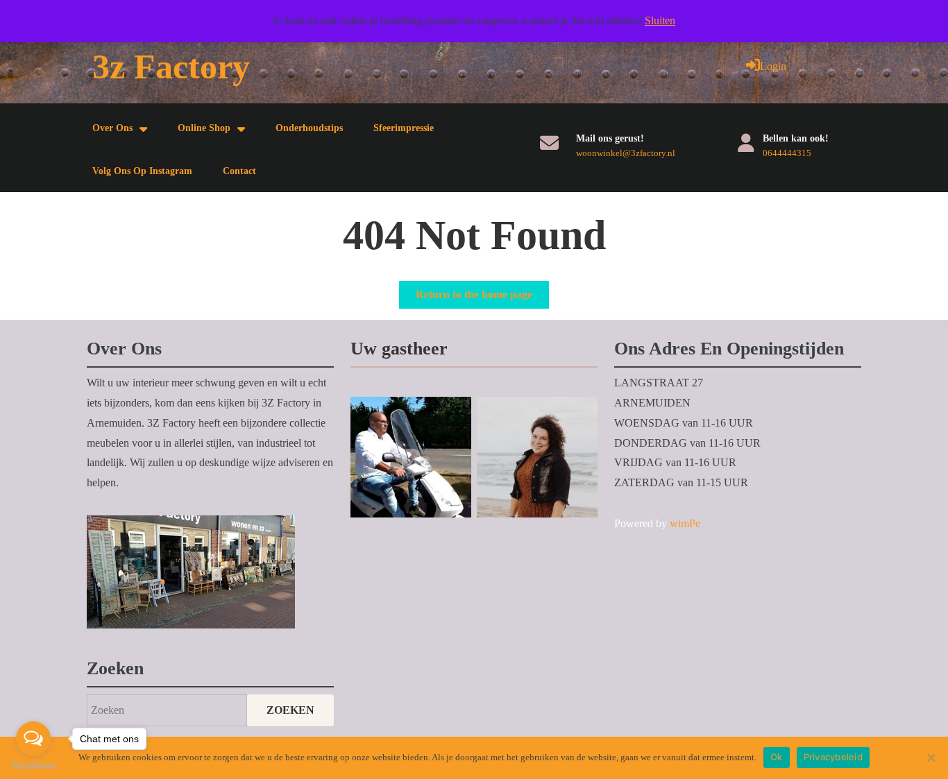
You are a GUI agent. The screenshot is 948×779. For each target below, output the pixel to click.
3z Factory (171, 66)
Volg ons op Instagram (142, 171)
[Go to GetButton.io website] (33, 765)
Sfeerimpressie (403, 128)
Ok (776, 756)
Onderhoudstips (309, 128)
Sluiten (660, 20)
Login (773, 66)
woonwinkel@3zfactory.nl (625, 153)
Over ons (112, 128)
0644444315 (787, 153)
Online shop (204, 128)
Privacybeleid (833, 756)
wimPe (685, 523)
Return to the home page (482, 298)
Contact (239, 171)
